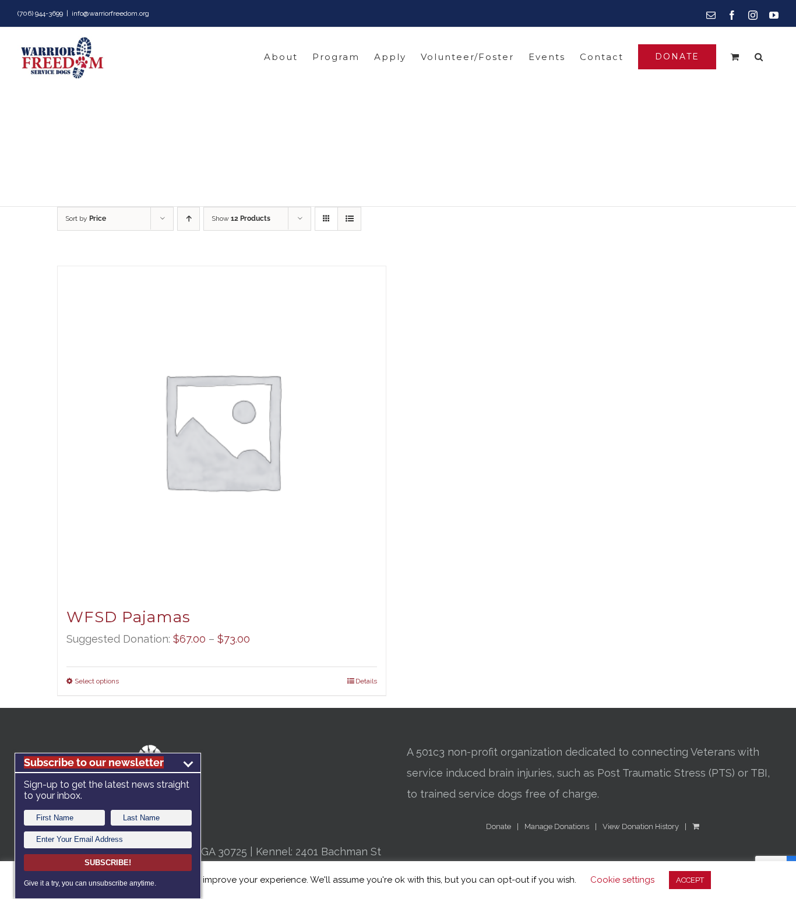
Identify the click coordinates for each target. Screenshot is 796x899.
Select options (97, 681)
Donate (498, 826)
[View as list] (349, 218)
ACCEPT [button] (690, 880)
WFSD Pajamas (128, 617)
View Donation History (641, 826)
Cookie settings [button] (622, 880)
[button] (759, 56)
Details (366, 681)
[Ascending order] (188, 219)
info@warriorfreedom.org (110, 13)
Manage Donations (556, 826)
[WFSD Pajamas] (222, 430)
